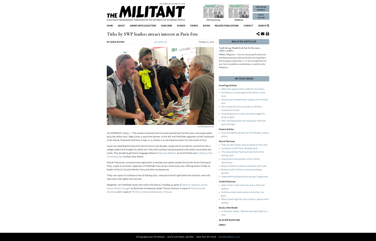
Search (262, 26)
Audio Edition (261, 16)
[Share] (258, 34)
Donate (181, 26)
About (121, 26)
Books (206, 26)
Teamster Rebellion (167, 153)
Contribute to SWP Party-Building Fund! (239, 148)
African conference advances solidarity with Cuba (243, 166)
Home (110, 26)
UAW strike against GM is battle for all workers (243, 89)
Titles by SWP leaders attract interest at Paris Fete (244, 145)
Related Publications (227, 26)
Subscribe (166, 26)
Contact (248, 26)
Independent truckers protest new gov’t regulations (244, 176)
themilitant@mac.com (229, 237)
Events (194, 26)
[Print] (267, 34)
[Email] (262, 34)
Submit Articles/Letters (143, 26)
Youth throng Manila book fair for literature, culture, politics (240, 49)
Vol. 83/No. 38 (160, 42)
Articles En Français (261, 8)
